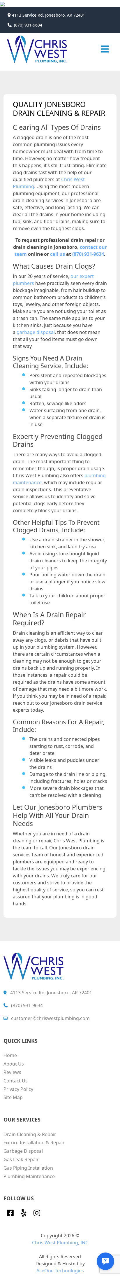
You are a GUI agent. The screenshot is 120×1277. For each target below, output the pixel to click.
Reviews (12, 1072)
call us (57, 254)
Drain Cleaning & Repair (29, 1134)
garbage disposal (36, 332)
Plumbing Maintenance (29, 1176)
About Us (13, 1064)
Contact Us (15, 1080)
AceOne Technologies (60, 1270)
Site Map (13, 1097)
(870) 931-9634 (28, 25)
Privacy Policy (18, 1089)
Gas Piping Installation (28, 1168)
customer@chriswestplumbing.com (50, 1018)
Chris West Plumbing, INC (60, 1242)
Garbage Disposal (23, 1151)
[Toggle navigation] (105, 49)
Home (10, 1055)
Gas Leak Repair (21, 1159)
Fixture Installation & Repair (34, 1142)
